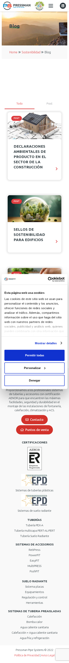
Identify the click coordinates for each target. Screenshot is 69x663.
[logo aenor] (34, 458)
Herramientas (34, 602)
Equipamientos (34, 592)
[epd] (34, 480)
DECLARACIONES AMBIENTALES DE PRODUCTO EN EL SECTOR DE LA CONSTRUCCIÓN (30, 156)
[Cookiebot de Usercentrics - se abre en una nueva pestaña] (49, 279)
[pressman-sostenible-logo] (39, 6)
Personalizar (32, 367)
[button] (51, 5)
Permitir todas (34, 355)
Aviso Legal (48, 655)
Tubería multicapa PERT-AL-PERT (34, 530)
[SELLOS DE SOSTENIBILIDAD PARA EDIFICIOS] (34, 208)
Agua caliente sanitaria (34, 627)
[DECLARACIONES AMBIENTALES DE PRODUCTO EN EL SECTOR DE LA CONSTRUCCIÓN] (34, 125)
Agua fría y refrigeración (34, 638)
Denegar (34, 380)
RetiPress (34, 549)
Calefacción (34, 616)
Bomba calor (34, 621)
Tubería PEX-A (34, 525)
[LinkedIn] (63, 6)
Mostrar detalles (46, 343)
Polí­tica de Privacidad (26, 655)
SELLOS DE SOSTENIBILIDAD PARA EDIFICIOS (29, 234)
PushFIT (34, 571)
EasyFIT (34, 560)
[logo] (16, 6)
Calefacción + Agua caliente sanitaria (35, 632)
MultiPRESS (34, 565)
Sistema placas (34, 586)
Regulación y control (34, 597)
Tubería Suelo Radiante (34, 536)
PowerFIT (34, 555)
